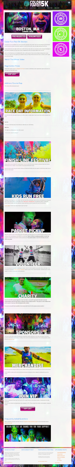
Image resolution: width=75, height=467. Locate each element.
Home (20, 8)
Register (57, 8)
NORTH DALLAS (61, 455)
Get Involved (41, 8)
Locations (33, 8)
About (26, 8)
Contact (50, 465)
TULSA (58, 458)
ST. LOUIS (59, 460)
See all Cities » (57, 462)
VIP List (69, 465)
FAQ (59, 465)
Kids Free (49, 8)
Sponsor (64, 465)
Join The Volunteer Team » (42, 461)
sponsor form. (12, 339)
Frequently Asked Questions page (30, 421)
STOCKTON (59, 454)
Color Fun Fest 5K (8, 423)
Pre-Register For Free (19, 68)
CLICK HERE (7, 205)
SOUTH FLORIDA (61, 457)
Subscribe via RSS (69, 2)
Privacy (55, 465)
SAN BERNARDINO (61, 452)
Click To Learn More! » (8, 462)
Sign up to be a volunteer (19, 269)
